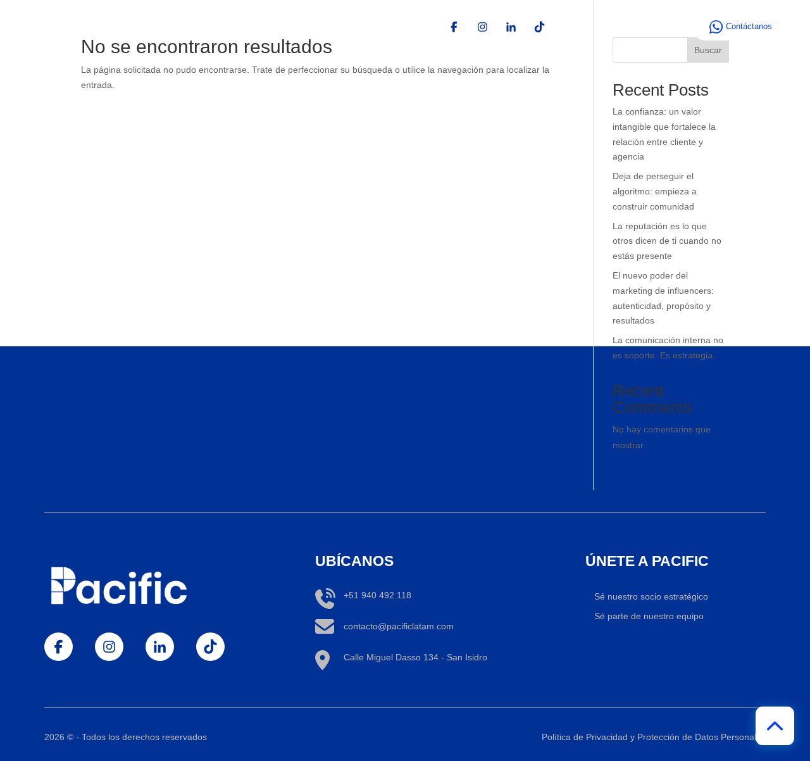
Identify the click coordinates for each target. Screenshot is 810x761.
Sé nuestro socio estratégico (651, 596)
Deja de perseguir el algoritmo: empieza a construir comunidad (655, 191)
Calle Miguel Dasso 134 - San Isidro (415, 657)
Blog (669, 26)
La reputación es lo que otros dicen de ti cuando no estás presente (667, 241)
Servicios (621, 26)
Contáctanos (749, 26)
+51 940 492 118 (377, 595)
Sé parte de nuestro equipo (649, 616)
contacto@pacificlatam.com (399, 626)
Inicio (570, 26)
